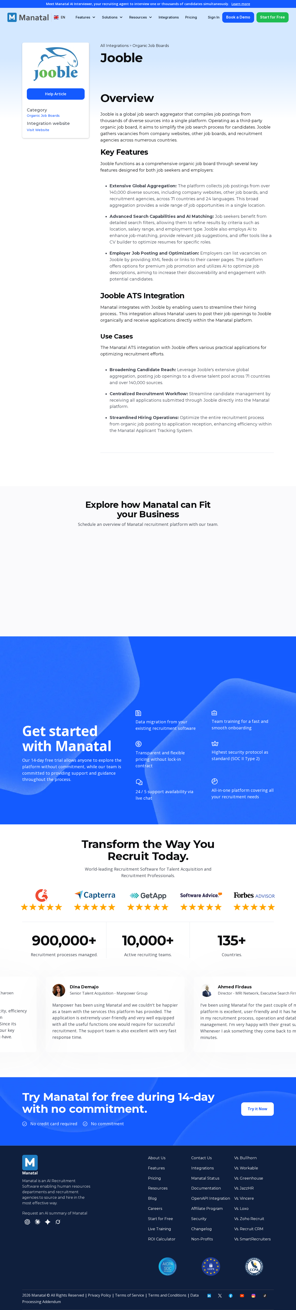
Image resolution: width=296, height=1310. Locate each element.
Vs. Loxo (241, 1208)
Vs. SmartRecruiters (252, 1239)
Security (199, 1219)
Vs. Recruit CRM (248, 1229)
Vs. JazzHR (244, 1188)
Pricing (191, 17)
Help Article (55, 93)
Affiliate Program (207, 1208)
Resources (157, 1188)
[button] (60, 17)
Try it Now (257, 1108)
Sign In (213, 17)
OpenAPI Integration (210, 1198)
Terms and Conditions (167, 1295)
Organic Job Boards (43, 116)
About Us (156, 1158)
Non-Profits (202, 1239)
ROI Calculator (162, 1239)
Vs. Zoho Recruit (249, 1219)
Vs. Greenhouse (248, 1178)
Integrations (169, 17)
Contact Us (201, 1158)
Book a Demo (238, 17)
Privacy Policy (99, 1295)
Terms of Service (129, 1295)
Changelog (201, 1229)
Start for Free (272, 17)
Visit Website (38, 130)
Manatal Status (205, 1178)
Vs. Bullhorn (245, 1158)
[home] (28, 17)
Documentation (206, 1188)
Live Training (159, 1229)
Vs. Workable (246, 1168)
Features (156, 1168)
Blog (152, 1198)
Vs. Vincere (244, 1198)
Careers (155, 1208)
